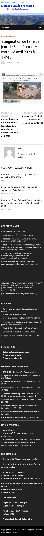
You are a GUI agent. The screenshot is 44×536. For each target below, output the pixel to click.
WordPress (8, 532)
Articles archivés (8, 37)
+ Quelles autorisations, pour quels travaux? (21, 478)
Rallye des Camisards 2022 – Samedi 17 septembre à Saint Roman (19, 189)
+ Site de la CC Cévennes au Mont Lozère (19, 459)
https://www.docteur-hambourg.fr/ (22, 396)
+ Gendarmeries (8, 497)
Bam (17, 532)
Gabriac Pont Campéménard (29, 439)
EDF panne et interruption (15, 417)
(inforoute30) (23, 445)
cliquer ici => (22, 286)
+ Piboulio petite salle (11, 355)
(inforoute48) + (8, 445)
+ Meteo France (8, 430)
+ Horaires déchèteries (11, 489)
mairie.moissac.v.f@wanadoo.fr (21, 235)
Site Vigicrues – (10, 439)
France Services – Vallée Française (18, 405)
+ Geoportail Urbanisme (12, 475)
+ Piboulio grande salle (11, 358)
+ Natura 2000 (7, 514)
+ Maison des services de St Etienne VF (18, 411)
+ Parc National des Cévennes (14, 511)
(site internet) (33, 417)
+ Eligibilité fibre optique (12, 505)
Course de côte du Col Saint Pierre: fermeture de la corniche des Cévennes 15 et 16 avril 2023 (21, 203)
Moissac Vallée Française (17, 6)
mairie (10, 63)
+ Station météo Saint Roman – (15, 433)
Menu (7, 27)
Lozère (32, 442)
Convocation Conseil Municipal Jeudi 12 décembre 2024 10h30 (18, 176)
